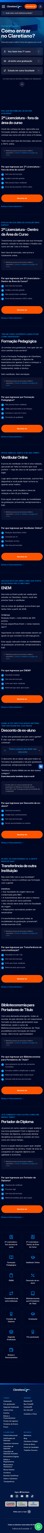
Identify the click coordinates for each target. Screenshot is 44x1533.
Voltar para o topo (20, 1512)
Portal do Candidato (31, 1447)
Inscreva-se (30, 6)
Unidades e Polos (30, 1414)
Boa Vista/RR (28, 1404)
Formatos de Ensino (10, 1424)
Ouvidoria (7, 1473)
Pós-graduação (9, 1404)
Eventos (6, 1413)
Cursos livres (8, 1410)
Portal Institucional (10, 1435)
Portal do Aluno (29, 1444)
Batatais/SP (28, 1401)
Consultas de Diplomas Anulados (10, 1452)
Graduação (7, 1401)
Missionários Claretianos (8, 1466)
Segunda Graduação (11, 1407)
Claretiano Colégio (31, 1441)
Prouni (5, 1427)
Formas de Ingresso (10, 1421)
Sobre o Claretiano (10, 1478)
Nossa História (8, 1470)
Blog (25, 1438)
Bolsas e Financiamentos (9, 1417)
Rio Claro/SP (28, 1410)
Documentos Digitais (11, 1456)
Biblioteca (27, 1435)
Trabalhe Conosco (30, 1450)
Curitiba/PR (28, 1407)
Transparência (8, 1481)
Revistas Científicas (10, 1476)
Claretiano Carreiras (10, 1443)
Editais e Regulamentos (8, 1461)
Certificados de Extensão (9, 1439)
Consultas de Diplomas (8, 1447)
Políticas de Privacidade (20, 1528)
